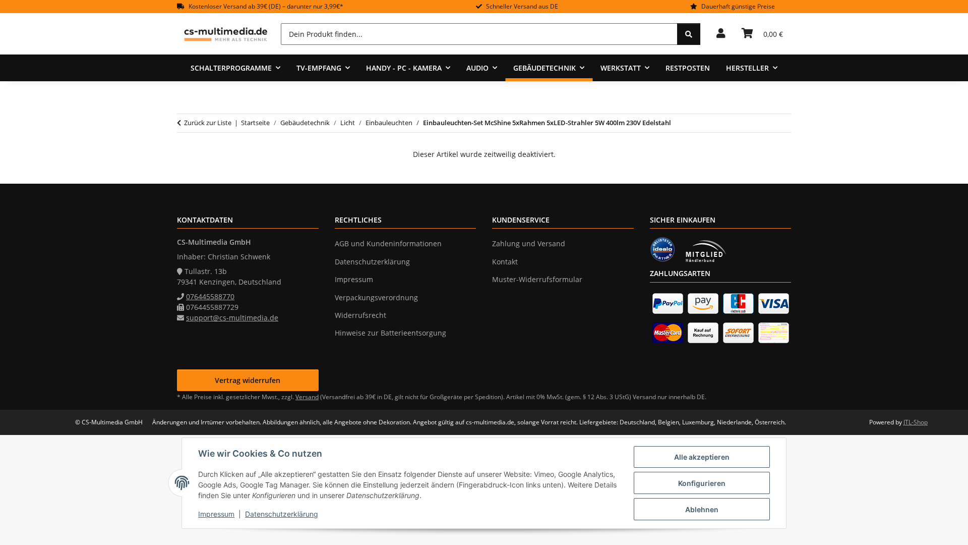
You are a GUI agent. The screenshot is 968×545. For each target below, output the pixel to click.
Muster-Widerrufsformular (537, 279)
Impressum (216, 514)
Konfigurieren (701, 483)
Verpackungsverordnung (376, 297)
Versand (307, 397)
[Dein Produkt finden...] (688, 34)
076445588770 (210, 296)
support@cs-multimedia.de (232, 317)
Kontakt (505, 261)
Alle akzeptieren (702, 457)
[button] (721, 33)
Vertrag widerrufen (247, 380)
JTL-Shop (915, 422)
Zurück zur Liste (207, 122)
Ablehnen (701, 509)
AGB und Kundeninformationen (388, 243)
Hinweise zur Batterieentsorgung (390, 333)
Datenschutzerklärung (281, 514)
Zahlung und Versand (528, 243)
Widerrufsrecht (360, 315)
